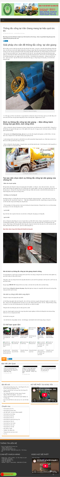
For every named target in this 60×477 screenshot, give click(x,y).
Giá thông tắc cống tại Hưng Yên (41, 337)
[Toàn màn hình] (53, 403)
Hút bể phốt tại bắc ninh (13, 38)
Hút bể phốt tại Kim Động (9, 414)
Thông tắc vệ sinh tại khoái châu (50, 351)
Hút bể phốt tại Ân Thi (8, 408)
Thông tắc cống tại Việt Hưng (24, 351)
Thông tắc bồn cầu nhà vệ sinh (11, 432)
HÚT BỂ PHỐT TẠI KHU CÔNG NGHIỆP (13, 412)
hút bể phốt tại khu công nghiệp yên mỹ (7, 337)
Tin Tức (5, 433)
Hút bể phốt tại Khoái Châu (10, 410)
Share (6, 40)
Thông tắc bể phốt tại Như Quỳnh (24, 336)
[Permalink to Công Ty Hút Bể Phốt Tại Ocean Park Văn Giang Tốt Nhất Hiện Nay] (11, 366)
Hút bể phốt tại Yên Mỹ (9, 426)
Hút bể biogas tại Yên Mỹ (32, 336)
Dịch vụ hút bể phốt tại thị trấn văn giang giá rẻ (48, 369)
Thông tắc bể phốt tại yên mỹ (33, 351)
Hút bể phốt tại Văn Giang (19, 33)
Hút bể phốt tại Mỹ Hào (9, 416)
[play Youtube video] (30, 248)
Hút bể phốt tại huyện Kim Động (49, 336)
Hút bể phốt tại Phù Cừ (9, 417)
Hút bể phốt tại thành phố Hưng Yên (12, 419)
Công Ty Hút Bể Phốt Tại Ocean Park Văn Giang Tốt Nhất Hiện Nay (11, 370)
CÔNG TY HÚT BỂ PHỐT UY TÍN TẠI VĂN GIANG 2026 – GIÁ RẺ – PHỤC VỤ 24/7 (29, 370)
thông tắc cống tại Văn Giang (36, 115)
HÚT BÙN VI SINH (8, 428)
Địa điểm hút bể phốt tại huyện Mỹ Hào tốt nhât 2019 (7, 352)
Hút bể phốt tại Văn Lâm (9, 425)
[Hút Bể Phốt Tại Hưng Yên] (30, 14)
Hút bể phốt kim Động (15, 336)
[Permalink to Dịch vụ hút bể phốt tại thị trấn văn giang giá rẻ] (48, 366)
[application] (44, 395)
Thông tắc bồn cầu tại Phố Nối (15, 351)
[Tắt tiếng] (55, 401)
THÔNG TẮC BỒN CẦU (9, 430)
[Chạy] (32, 401)
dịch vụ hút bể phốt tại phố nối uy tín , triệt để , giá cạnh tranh (41, 352)
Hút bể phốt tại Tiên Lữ (9, 421)
